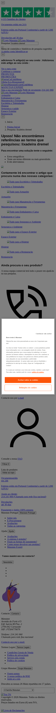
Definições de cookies (28, 388)
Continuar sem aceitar (44, 333)
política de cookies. (38, 372)
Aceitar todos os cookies (28, 380)
